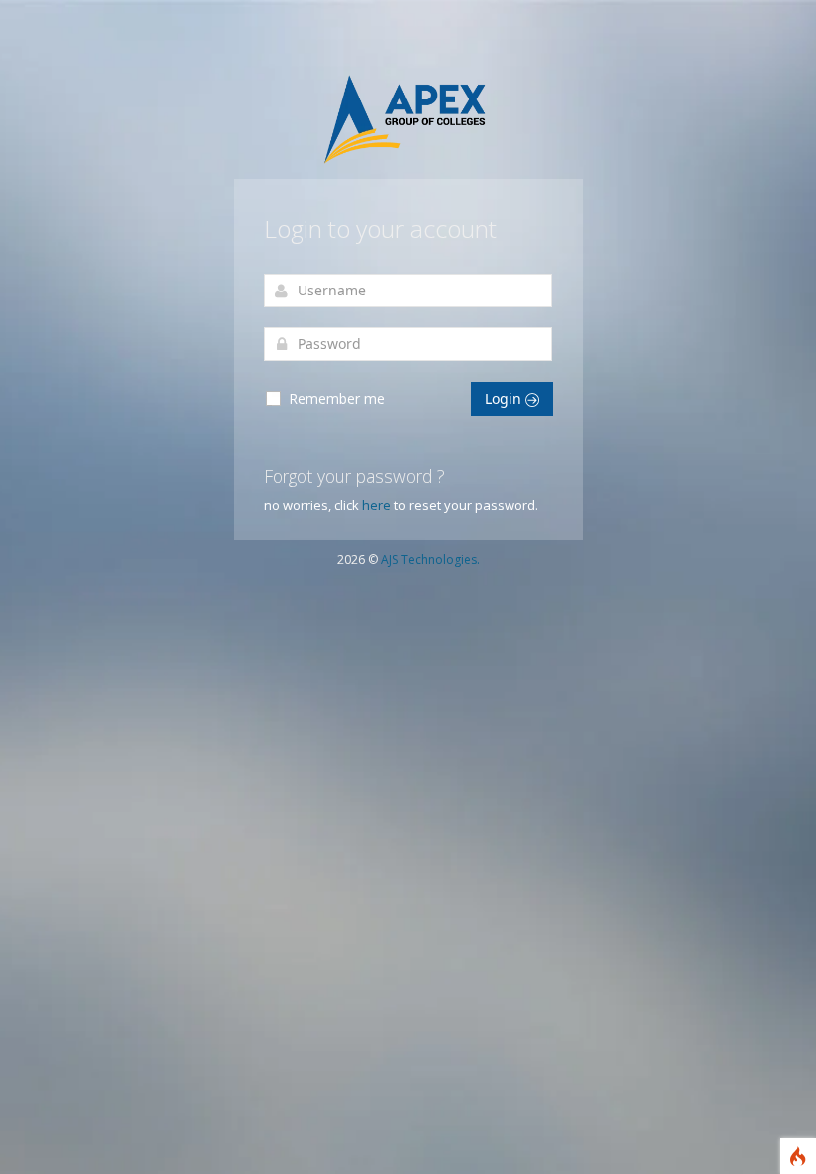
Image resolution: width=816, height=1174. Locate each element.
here (376, 505)
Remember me (335, 398)
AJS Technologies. (430, 559)
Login (505, 398)
